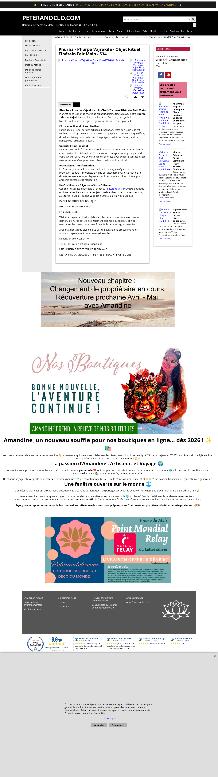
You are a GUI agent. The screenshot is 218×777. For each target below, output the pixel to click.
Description (65, 104)
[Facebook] (161, 75)
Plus (76, 104)
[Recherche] (193, 19)
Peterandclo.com (116, 188)
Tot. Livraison (164, 144)
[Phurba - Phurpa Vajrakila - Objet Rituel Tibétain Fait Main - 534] (93, 79)
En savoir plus (109, 718)
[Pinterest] (168, 75)
